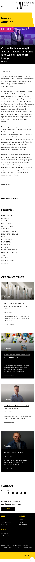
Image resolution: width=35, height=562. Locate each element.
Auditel (4, 221)
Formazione (5, 218)
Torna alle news (12, 198)
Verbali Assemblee (8, 258)
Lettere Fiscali (7, 239)
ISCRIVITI (8, 508)
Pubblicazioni (6, 215)
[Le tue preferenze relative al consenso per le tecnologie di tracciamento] (32, 559)
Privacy (21, 520)
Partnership (6, 247)
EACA (3, 236)
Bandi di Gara (6, 223)
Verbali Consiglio (7, 260)
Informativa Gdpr (24, 524)
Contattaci (26, 556)
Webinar (4, 263)
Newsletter (6, 242)
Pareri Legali (6, 244)
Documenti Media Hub (9, 234)
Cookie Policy (23, 522)
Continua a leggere (9, 324)
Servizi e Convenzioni (9, 252)
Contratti (5, 229)
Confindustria (6, 226)
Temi (3, 255)
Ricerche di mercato (9, 250)
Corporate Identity (8, 231)
